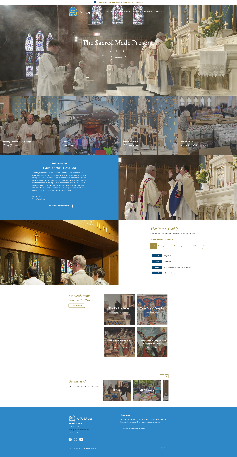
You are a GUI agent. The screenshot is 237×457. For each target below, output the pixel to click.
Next (166, 376)
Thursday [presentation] (187, 246)
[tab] (153, 247)
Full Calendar (77, 305)
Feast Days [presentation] (202, 247)
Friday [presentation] (195, 246)
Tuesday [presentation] (169, 246)
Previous (162, 376)
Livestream (118, 58)
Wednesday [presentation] (177, 246)
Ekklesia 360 (164, 448)
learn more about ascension (59, 206)
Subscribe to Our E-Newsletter (134, 429)
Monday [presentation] (161, 246)
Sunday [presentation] (153, 246)
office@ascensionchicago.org (79, 430)
